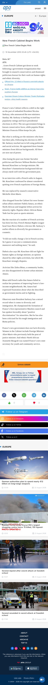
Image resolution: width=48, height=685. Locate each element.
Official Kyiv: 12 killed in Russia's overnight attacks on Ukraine (24, 82)
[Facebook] (12, 648)
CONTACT (24, 636)
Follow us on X (11, 437)
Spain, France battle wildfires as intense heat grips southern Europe (24, 90)
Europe (42, 16)
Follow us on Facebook (15, 431)
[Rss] (35, 648)
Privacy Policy (29, 678)
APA (4, 62)
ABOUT (24, 633)
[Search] (39, 2)
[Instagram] (16, 648)
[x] (20, 648)
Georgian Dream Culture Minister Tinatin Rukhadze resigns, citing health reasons (25, 97)
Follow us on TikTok (13, 425)
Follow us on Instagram (14, 419)
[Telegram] (27, 648)
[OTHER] (44, 8)
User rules (17, 678)
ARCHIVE (24, 639)
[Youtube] (24, 648)
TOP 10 (24, 643)
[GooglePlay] (16, 668)
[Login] (45, 2)
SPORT (38, 9)
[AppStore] (32, 668)
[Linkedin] (31, 648)
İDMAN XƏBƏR (24, 365)
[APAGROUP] (24, 662)
